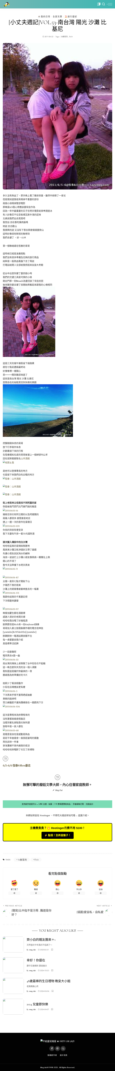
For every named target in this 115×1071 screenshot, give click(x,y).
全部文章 (57, 16)
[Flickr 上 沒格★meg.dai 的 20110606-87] (11, 577)
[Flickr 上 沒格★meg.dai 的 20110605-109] (11, 525)
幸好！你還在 (36, 960)
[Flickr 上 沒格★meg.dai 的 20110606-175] (11, 592)
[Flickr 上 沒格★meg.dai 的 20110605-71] (10, 568)
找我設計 (89, 804)
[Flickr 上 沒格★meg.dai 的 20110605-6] (29, 321)
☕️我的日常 (44, 16)
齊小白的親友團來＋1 (41, 939)
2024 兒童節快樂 (37, 1004)
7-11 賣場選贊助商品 (62, 804)
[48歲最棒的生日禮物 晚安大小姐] (13, 986)
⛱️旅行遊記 (71, 16)
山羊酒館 (25, 458)
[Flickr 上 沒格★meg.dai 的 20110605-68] (11, 730)
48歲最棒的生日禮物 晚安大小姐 (48, 981)
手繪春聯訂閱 (78, 804)
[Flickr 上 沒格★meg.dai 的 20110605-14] (38, 410)
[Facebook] (51, 1048)
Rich (71, 36)
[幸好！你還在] (13, 965)
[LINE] (63, 1048)
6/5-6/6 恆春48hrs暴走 (16, 765)
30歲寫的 (64, 36)
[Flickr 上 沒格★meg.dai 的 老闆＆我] (8, 462)
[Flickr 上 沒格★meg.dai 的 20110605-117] (11, 609)
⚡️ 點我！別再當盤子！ (57, 835)
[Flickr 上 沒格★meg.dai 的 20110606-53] (10, 659)
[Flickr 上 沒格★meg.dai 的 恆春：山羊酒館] (12, 478)
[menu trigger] (109, 4)
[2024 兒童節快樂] (13, 1007)
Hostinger (45, 815)
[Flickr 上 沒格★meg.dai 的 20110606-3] (10, 691)
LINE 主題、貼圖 (45, 804)
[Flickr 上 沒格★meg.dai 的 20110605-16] (10, 510)
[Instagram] (57, 1048)
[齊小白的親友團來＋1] (13, 944)
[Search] (103, 4)
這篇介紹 (82, 815)
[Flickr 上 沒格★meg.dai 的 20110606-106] (11, 706)
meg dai (32, 950)
